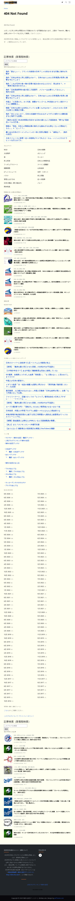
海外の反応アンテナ (12, 443)
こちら (6, 710)
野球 (24, 269)
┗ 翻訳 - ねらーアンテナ (14, 457)
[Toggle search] (66, 2)
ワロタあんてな (10, 468)
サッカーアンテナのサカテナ (15, 482)
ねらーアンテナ (10, 454)
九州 (35, 217)
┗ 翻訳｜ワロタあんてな (14, 471)
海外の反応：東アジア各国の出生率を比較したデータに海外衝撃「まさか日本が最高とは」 (42, 240)
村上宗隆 (19, 269)
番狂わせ (34, 788)
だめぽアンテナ (10, 449)
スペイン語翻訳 (18, 248)
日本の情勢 (24, 195)
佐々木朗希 (20, 809)
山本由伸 (28, 735)
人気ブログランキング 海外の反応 (17, 440)
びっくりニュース (18, 217)
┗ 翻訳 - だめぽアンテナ (14, 452)
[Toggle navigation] (69, 2)
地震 (39, 217)
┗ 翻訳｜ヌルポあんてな (14, 477)
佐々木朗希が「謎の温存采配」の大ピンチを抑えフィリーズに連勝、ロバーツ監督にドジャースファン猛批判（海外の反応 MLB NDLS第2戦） (42, 812)
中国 (19, 195)
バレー (16, 195)
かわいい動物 (17, 206)
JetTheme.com (59, 898)
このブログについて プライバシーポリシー (19, 716)
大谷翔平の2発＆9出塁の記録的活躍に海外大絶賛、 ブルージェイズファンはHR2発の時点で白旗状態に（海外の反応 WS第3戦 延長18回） (42, 781)
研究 (19, 767)
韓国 (19, 227)
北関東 (26, 206)
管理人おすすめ (21, 735)
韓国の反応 (24, 227)
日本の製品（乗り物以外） (28, 767)
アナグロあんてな (11, 485)
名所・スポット (32, 206)
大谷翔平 (19, 756)
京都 (24, 248)
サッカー (16, 746)
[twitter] (62, 2)
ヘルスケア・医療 (29, 217)
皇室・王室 (29, 248)
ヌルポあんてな (10, 474)
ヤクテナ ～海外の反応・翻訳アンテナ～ (19, 438)
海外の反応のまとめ (12, 463)
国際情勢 (19, 238)
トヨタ (16, 767)
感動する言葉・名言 (19, 820)
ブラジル (21, 788)
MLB (15, 269)
